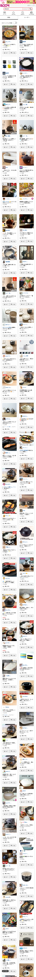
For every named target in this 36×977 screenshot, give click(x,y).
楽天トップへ (31, 5)
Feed (4, 13)
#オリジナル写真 (7, 327)
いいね (13, 52)
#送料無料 (25, 450)
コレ (6, 52)
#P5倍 (21, 450)
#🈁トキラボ (6, 201)
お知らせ (22, 13)
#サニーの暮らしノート (10, 487)
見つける (13, 13)
